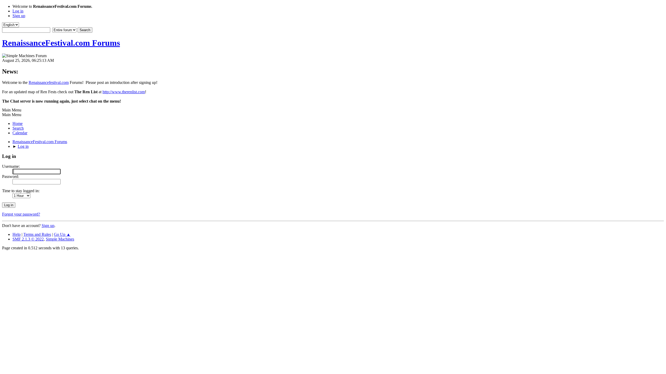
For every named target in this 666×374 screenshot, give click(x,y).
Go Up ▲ (62, 234)
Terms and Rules (37, 234)
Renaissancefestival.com (49, 82)
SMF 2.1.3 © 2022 (28, 239)
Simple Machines (60, 239)
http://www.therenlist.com (124, 92)
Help (16, 234)
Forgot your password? (21, 214)
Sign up (48, 225)
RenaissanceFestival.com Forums (61, 43)
